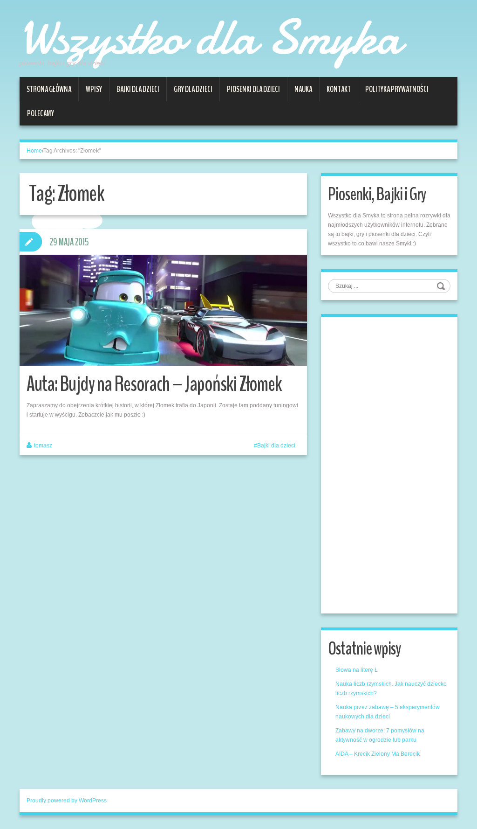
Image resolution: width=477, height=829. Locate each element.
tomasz (43, 445)
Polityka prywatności (397, 89)
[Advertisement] (398, 464)
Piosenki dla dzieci (253, 89)
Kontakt (339, 89)
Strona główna (49, 89)
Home (34, 150)
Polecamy (40, 113)
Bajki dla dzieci (137, 89)
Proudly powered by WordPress (67, 800)
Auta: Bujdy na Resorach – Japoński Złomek (154, 384)
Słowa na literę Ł (356, 670)
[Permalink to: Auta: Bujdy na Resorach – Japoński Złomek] (163, 310)
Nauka (303, 89)
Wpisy (94, 89)
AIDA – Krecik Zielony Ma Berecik (377, 754)
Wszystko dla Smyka (210, 37)
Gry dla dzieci (193, 89)
